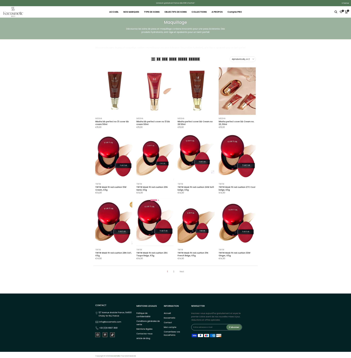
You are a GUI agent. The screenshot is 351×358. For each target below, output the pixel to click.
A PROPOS (217, 11)
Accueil (167, 313)
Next (182, 271)
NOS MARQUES (131, 11)
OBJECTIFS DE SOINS (175, 11)
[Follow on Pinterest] (105, 334)
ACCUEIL (114, 11)
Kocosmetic (169, 317)
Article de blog (143, 338)
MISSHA (98, 118)
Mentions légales (144, 329)
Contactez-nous (144, 333)
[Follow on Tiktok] (112, 334)
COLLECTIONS (199, 11)
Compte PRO (234, 11)
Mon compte (170, 327)
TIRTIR (98, 184)
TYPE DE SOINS (152, 11)
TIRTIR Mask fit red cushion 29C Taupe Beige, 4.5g (152, 254)
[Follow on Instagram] (97, 334)
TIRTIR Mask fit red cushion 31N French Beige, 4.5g (193, 254)
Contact (168, 322)
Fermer (6, 3)
